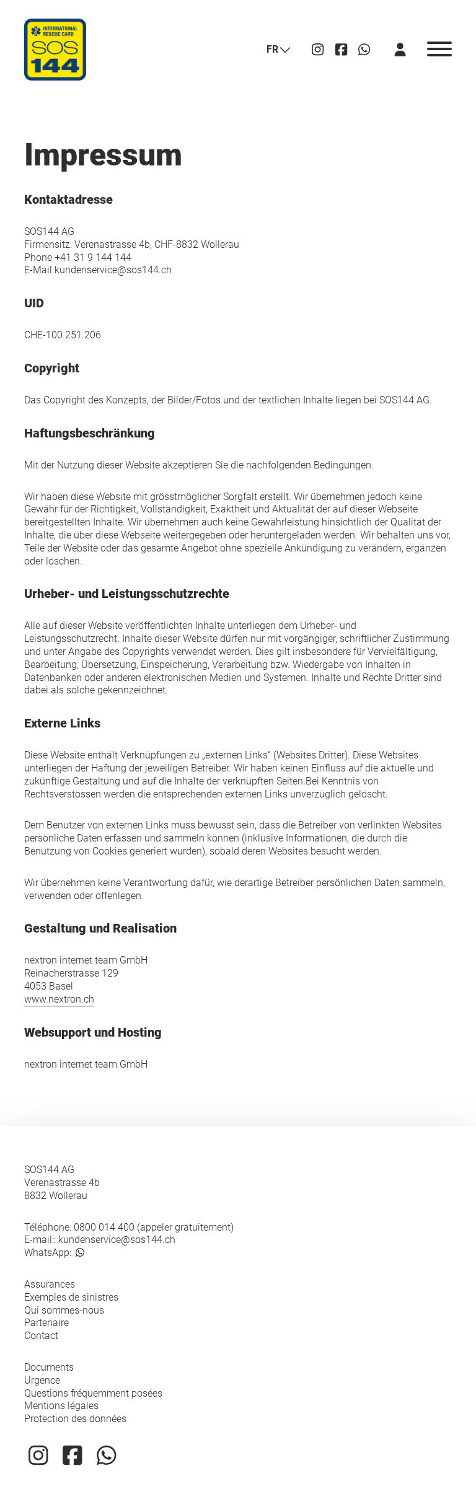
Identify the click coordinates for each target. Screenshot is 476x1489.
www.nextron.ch (59, 999)
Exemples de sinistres (71, 1297)
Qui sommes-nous (64, 1310)
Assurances (49, 1284)
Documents (49, 1367)
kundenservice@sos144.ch (116, 1239)
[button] (279, 49)
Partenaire (46, 1323)
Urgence (42, 1380)
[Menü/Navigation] (439, 49)
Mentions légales (61, 1406)
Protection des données (75, 1419)
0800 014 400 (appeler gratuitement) (154, 1227)
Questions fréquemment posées (93, 1393)
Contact (41, 1336)
